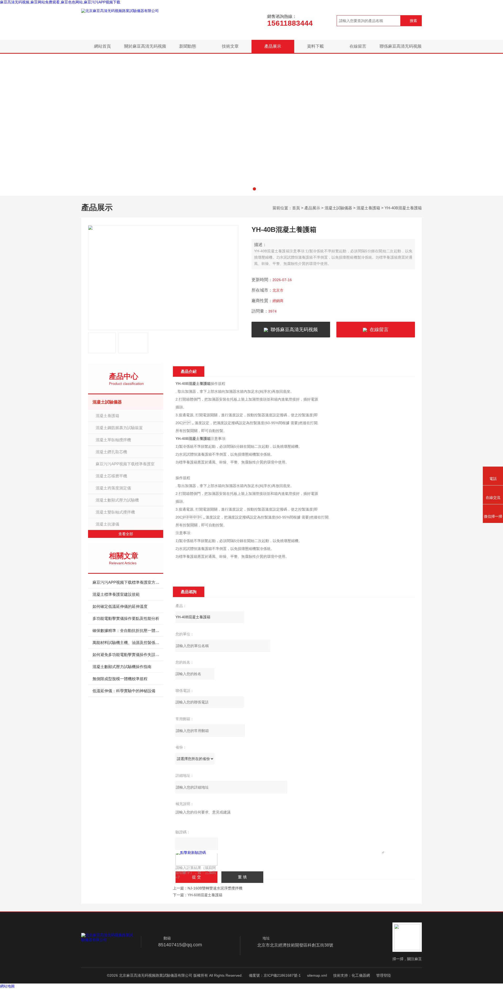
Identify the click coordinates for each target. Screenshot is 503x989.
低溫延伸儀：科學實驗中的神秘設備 (123, 691)
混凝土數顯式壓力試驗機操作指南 (121, 666)
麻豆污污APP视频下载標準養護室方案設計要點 (127, 582)
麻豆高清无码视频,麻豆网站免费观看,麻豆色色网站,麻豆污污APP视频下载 (60, 2)
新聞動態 (187, 46)
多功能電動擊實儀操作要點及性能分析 (125, 618)
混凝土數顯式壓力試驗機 (117, 500)
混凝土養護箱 (368, 208)
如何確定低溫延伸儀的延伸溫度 (119, 606)
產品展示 (272, 46)
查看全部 (125, 534)
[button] (248, 188)
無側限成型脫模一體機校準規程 (119, 678)
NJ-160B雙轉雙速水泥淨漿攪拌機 (215, 888)
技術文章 (230, 46)
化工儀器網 (361, 975)
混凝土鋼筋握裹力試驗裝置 (119, 427)
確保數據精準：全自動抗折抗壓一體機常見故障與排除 (127, 630)
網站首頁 (102, 46)
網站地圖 (7, 986)
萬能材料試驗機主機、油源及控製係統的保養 (127, 642)
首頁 (296, 208)
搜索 (413, 21)
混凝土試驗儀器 (338, 208)
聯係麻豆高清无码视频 (401, 46)
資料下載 (315, 46)
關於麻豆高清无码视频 (145, 46)
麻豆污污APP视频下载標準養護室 (125, 464)
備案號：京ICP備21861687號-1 (275, 975)
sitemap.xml (317, 975)
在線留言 (357, 46)
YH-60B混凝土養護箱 (205, 895)
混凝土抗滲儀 (107, 524)
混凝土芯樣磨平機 (111, 476)
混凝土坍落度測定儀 (113, 488)
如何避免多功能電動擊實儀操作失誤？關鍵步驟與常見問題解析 (127, 654)
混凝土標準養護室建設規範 (116, 594)
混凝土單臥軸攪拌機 (113, 440)
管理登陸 (383, 975)
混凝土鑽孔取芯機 (111, 452)
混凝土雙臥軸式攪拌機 (115, 512)
